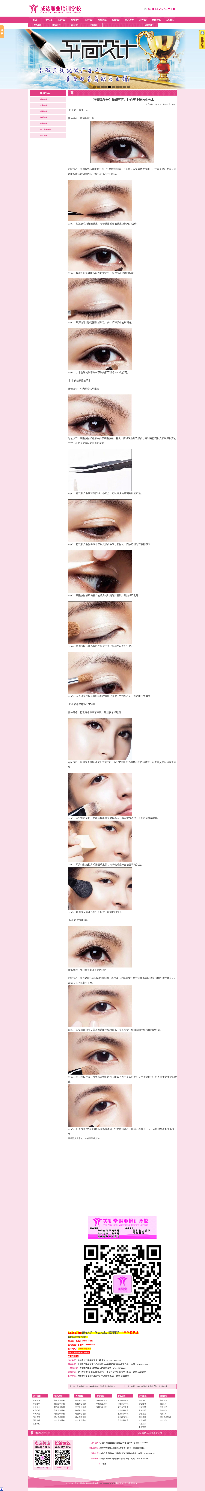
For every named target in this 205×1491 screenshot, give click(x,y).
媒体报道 (142, 1407)
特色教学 (36, 1404)
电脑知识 (43, 123)
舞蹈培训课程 (59, 1407)
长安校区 (93, 25)
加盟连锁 (36, 1417)
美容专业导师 (80, 1400)
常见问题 (36, 1414)
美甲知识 (43, 111)
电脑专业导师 (80, 1414)
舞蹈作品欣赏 (123, 1410)
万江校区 (37, 25)
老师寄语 (142, 1410)
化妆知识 (43, 105)
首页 (35, 20)
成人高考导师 (80, 1417)
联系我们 (170, 20)
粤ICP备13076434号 (107, 1483)
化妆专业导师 (80, 1404)
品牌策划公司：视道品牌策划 (127, 1483)
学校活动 (142, 1404)
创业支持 (36, 1420)
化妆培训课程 (59, 1404)
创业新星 (142, 1417)
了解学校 (48, 20)
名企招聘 (142, 1427)
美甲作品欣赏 (123, 1407)
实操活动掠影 (101, 1407)
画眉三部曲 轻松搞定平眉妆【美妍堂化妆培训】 (150, 1386)
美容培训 (62, 20)
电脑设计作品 (123, 1414)
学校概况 (36, 1400)
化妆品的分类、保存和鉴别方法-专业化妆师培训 (96, 1386)
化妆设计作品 (123, 1404)
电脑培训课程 (59, 1414)
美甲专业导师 (80, 1407)
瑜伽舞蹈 (102, 20)
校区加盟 (149, 25)
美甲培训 (89, 20)
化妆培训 (75, 20)
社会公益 (36, 1410)
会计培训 (143, 20)
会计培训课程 (59, 1420)
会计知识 (43, 135)
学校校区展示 (101, 1404)
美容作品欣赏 (123, 1400)
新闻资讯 (156, 20)
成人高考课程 (59, 1417)
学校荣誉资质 (101, 1400)
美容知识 (43, 99)
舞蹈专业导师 (80, 1410)
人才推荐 (142, 1424)
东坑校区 (74, 25)
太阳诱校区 (55, 25)
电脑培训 (116, 20)
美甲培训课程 (59, 1410)
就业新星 (142, 1420)
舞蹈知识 (43, 117)
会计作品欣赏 (123, 1420)
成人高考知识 (45, 129)
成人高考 (129, 20)
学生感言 (142, 1414)
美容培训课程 (59, 1400)
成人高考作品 (123, 1417)
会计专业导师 (80, 1420)
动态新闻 (142, 1400)
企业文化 (36, 1407)
